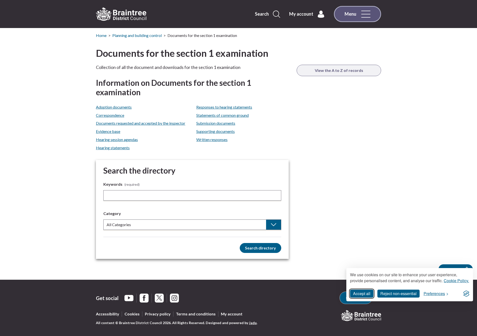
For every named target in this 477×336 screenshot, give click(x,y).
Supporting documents (215, 131)
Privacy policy (158, 313)
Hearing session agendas (117, 139)
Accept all (361, 293)
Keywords (121, 184)
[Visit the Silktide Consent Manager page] (466, 294)
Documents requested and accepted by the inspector (140, 123)
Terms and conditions (196, 313)
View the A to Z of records (339, 70)
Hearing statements (113, 147)
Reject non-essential (398, 293)
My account (231, 313)
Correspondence (110, 115)
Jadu (253, 323)
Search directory (260, 247)
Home (101, 35)
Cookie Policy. (456, 280)
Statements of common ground (222, 115)
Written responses (212, 139)
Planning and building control (137, 35)
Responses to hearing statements (224, 107)
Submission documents (215, 123)
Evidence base (108, 131)
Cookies (132, 313)
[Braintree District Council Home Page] (121, 14)
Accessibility (107, 313)
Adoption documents (114, 107)
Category (112, 213)
